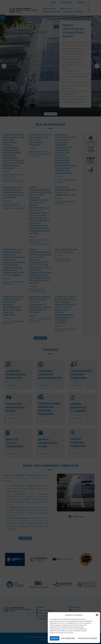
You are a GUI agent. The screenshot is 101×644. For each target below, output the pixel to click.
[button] (97, 615)
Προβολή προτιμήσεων (87, 638)
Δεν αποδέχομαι (68, 638)
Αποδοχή (54, 638)
